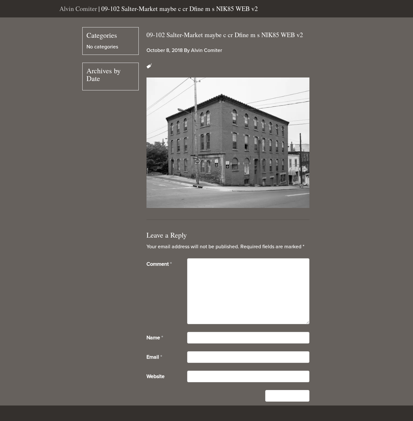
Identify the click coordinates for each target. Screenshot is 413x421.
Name (154, 337)
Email (154, 357)
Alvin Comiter (206, 50)
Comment (159, 264)
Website (155, 376)
